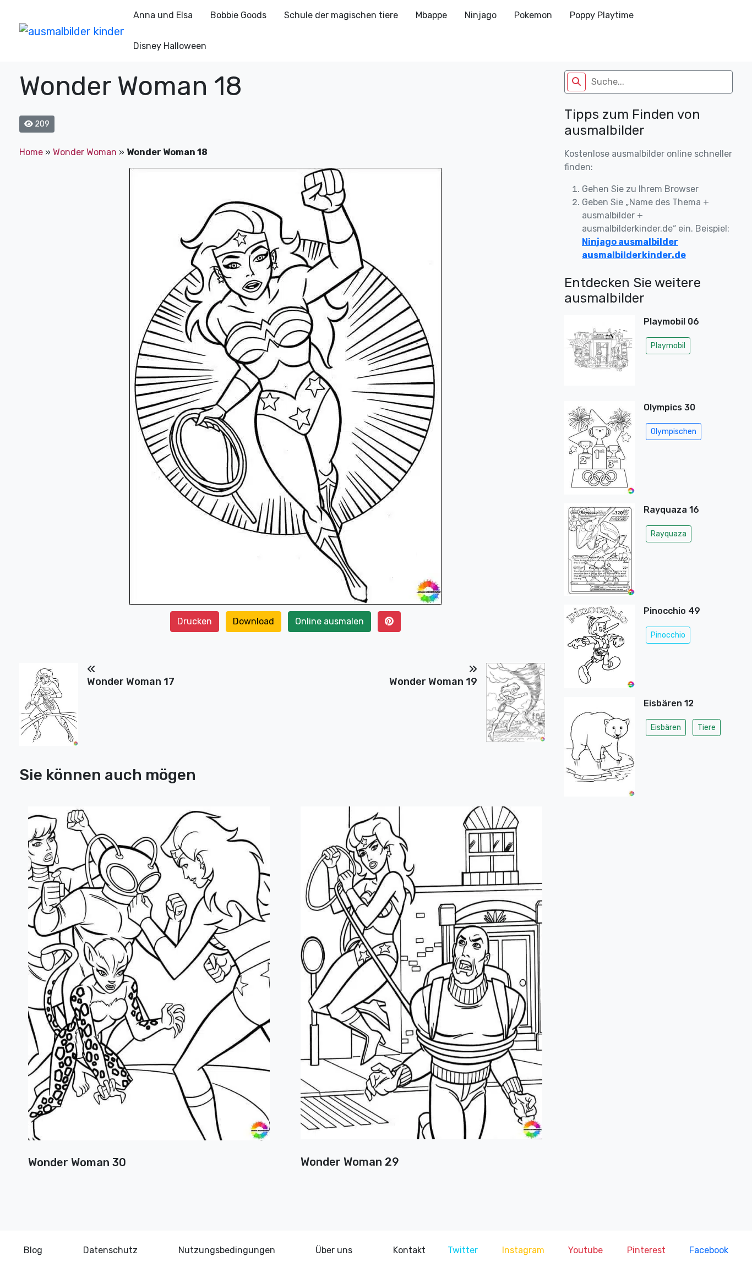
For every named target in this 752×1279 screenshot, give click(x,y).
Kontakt (409, 1250)
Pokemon (533, 15)
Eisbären (666, 727)
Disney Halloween (169, 46)
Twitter (463, 1250)
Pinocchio (668, 635)
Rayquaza (668, 534)
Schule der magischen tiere (341, 15)
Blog (33, 1250)
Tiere (706, 727)
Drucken (194, 621)
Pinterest (646, 1250)
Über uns (333, 1250)
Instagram (523, 1250)
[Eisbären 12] (599, 750)
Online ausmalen (329, 621)
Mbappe (431, 15)
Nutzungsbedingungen (226, 1250)
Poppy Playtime (602, 15)
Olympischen (673, 431)
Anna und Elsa (163, 15)
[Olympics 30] (599, 448)
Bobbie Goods (238, 15)
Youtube (585, 1250)
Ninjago (481, 15)
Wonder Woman (85, 152)
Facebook (708, 1250)
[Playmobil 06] (599, 353)
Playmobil (668, 345)
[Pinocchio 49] (599, 646)
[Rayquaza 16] (599, 549)
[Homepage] (71, 30)
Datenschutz (110, 1250)
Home (31, 152)
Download (253, 621)
